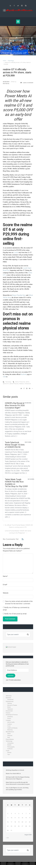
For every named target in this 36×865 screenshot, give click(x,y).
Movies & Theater (12, 705)
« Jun (7, 837)
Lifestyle (8, 720)
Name (5, 576)
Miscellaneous (10, 731)
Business (8, 697)
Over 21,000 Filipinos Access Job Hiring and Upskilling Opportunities (17, 788)
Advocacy (8, 695)
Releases (21, 383)
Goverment (10, 699)
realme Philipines (14, 383)
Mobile (9, 745)
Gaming (9, 703)
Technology (11, 60)
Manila (17, 382)
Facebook (24, 374)
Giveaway (10, 716)
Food (8, 726)
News (9, 733)
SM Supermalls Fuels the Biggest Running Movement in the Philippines (17, 778)
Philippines (22, 382)
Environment (9, 711)
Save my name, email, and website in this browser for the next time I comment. (19, 602)
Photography (10, 747)
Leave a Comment (28, 82)
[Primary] (18, 22)
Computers (10, 743)
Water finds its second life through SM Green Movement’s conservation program (18, 783)
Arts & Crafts (10, 722)
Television (10, 709)
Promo (9, 718)
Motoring (9, 730)
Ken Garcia (6, 83)
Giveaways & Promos (12, 714)
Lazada (16, 252)
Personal (9, 735)
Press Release (10, 739)
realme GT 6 (6, 383)
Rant (8, 737)
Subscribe (10, 675)
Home (4, 60)
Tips (8, 754)
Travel (7, 750)
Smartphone (27, 383)
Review (9, 752)
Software (9, 748)
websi (4, 377)
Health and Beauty (12, 728)
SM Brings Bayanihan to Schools (15, 770)
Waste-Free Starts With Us (17, 40)
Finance (8, 713)
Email (5, 585)
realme (27, 382)
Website (5, 593)
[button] (2, 40)
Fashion (9, 724)
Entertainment (9, 701)
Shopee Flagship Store (19, 295)
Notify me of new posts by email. (16, 614)
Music (9, 707)
